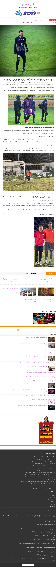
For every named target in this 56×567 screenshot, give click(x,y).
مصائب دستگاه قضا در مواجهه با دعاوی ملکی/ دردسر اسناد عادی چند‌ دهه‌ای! (40, 372)
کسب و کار (53, 508)
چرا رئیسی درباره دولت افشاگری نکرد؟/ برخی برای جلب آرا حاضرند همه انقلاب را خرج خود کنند (33, 559)
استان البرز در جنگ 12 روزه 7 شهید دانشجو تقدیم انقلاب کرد (37, 20)
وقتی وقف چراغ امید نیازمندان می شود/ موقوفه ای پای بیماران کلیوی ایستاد (32, 405)
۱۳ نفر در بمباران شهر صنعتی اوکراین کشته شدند (44, 536)
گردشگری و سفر (52, 511)
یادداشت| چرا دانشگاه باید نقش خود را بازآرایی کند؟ (37, 366)
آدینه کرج (28, 4)
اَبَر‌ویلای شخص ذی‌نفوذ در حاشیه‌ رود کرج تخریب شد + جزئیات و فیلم (28, 299)
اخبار (48, 23)
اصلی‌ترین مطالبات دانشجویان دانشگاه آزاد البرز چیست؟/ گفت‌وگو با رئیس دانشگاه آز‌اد (38, 376)
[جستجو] (18, 330)
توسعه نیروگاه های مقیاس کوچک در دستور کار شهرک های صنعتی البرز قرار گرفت (37, 543)
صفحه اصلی (52, 23)
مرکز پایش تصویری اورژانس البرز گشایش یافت (44, 555)
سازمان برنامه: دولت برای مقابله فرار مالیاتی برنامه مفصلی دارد (10, 279)
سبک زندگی (53, 504)
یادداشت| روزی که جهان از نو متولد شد (39, 399)
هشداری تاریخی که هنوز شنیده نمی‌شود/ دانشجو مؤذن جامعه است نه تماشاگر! (39, 380)
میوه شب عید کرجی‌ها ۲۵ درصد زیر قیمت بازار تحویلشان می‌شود (40, 547)
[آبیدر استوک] (28, 13)
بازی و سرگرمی (52, 499)
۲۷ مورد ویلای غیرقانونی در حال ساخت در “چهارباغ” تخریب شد (41, 532)
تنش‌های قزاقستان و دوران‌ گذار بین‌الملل (46, 524)
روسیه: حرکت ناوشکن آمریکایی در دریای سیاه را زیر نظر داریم (41, 551)
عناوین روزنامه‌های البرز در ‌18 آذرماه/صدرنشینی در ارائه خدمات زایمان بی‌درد (40, 395)
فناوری (54, 506)
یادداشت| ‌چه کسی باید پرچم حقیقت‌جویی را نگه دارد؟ (47, 298)
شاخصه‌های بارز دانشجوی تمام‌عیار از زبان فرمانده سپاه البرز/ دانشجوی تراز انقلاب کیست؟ (37, 362)
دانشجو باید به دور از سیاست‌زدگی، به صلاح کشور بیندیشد (35, 357)
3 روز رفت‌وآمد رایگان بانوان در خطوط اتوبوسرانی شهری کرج (43, 353)
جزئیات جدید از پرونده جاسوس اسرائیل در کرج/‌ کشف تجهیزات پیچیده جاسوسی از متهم (29, 389)
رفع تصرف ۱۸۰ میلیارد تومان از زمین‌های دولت (44, 539)
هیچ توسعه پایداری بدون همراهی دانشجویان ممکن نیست (35, 384)
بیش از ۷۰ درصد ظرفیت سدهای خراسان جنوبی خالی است (46, 279)
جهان (54, 502)
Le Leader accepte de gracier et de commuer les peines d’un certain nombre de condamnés (32, 528)
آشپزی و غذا (53, 495)
